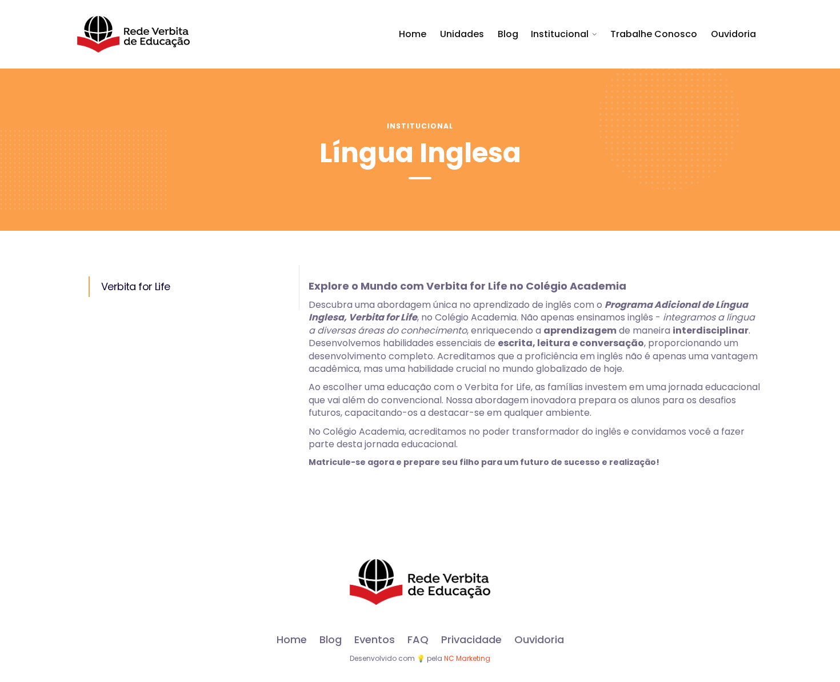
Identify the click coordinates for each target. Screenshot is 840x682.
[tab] (188, 286)
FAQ (418, 639)
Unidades (462, 34)
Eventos (374, 639)
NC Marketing (467, 658)
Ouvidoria (733, 34)
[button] (564, 34)
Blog (508, 34)
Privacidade (471, 639)
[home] (133, 34)
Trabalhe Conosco (653, 34)
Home (412, 34)
